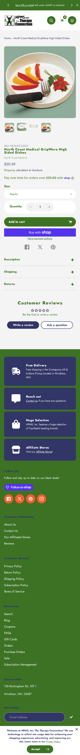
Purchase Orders (14, 652)
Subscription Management (20, 664)
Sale (6, 658)
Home (7, 38)
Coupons (9, 626)
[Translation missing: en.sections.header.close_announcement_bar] (77, 5)
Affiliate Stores (44, 452)
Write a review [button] (23, 325)
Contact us (32, 401)
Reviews (9, 543)
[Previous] (8, 5)
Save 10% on (21, 5)
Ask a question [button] (57, 325)
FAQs (7, 633)
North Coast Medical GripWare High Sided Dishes (42, 38)
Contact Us (11, 531)
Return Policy (12, 572)
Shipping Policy (14, 579)
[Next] (71, 5)
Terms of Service (14, 591)
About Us (10, 524)
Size (7, 186)
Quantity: (16, 206)
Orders (8, 645)
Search (8, 614)
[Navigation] (72, 20)
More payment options (40, 238)
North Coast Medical (15, 158)
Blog (7, 620)
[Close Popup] (76, 729)
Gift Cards (10, 639)
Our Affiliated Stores (17, 537)
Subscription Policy (16, 585)
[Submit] (71, 717)
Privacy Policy (13, 566)
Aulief (31, 5)
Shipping (9, 170)
